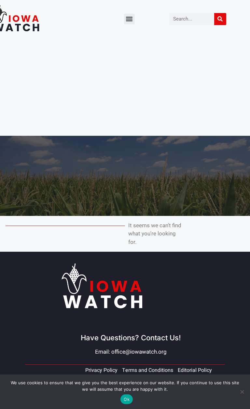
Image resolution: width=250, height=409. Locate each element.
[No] (242, 391)
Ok (127, 399)
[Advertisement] (125, 87)
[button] (129, 19)
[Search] (220, 19)
